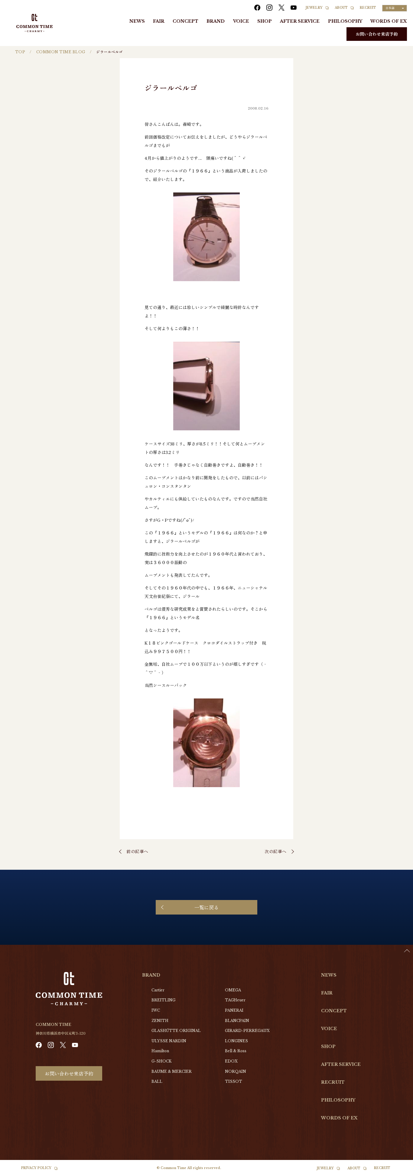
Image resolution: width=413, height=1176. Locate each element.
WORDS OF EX (388, 21)
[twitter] (281, 8)
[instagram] (269, 8)
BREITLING (163, 1000)
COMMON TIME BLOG (60, 52)
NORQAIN (235, 1071)
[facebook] (257, 8)
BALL (156, 1081)
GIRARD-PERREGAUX (247, 1030)
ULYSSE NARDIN (168, 1041)
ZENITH (159, 1020)
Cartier (157, 990)
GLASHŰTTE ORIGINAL (176, 1030)
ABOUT (341, 8)
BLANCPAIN (237, 1020)
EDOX (231, 1061)
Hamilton (160, 1051)
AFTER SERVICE (300, 21)
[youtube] (294, 8)
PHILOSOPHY (345, 21)
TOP (20, 52)
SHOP (264, 21)
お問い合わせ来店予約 (377, 34)
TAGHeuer (235, 1000)
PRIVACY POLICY (36, 1168)
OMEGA (233, 990)
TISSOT (233, 1081)
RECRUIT (368, 8)
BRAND (216, 21)
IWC (155, 1010)
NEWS (137, 21)
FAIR (158, 21)
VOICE (241, 21)
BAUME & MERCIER (171, 1071)
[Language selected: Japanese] (398, 1170)
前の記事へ (137, 851)
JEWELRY (314, 8)
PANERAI (234, 1010)
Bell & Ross (235, 1051)
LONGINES (236, 1041)
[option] (398, 1171)
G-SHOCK (161, 1061)
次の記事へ (276, 851)
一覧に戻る (206, 907)
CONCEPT (185, 21)
